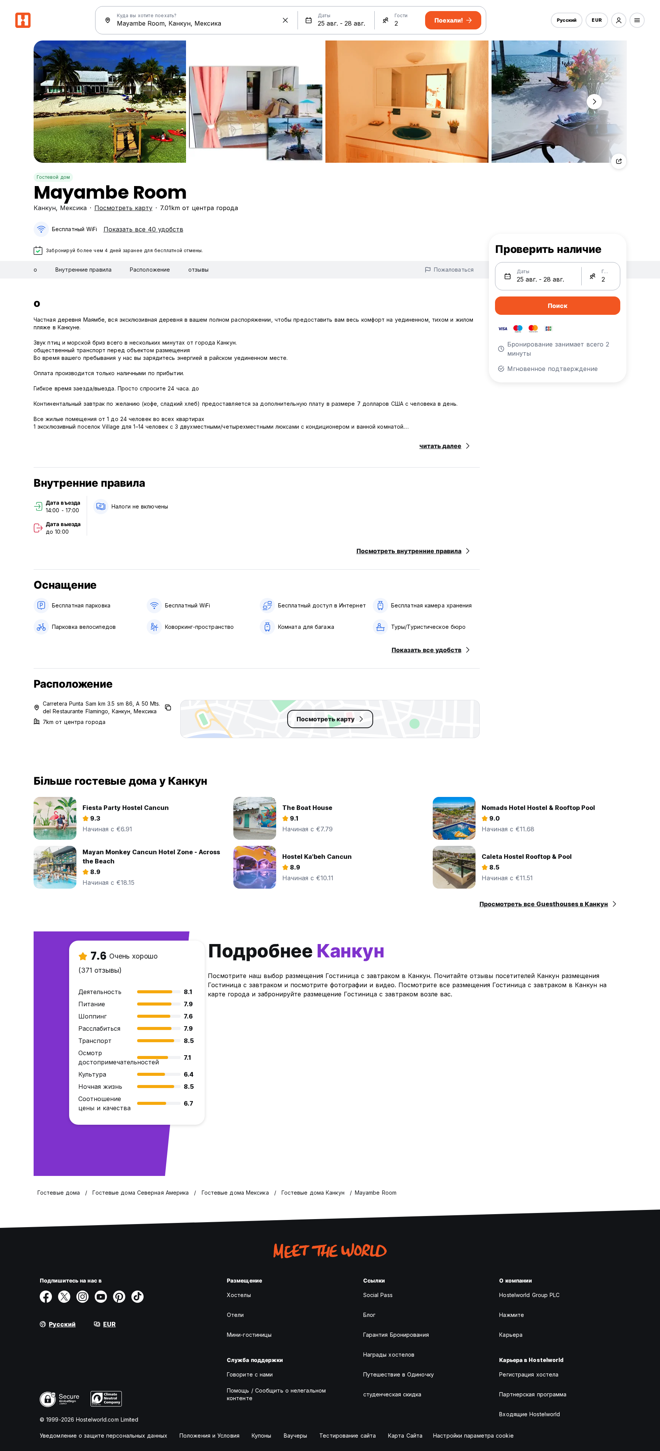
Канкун (45, 208)
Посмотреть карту (123, 208)
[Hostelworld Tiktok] (137, 1297)
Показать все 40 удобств (143, 229)
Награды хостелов (389, 1354)
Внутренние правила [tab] (83, 269)
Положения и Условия (209, 1435)
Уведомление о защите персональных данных (103, 1435)
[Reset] (285, 20)
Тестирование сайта (347, 1435)
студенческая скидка (392, 1394)
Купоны (262, 1435)
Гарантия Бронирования (396, 1334)
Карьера (510, 1334)
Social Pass (378, 1295)
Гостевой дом (53, 177)
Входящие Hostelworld (529, 1414)
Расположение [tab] (150, 269)
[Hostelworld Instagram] (82, 1297)
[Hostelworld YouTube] (101, 1297)
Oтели (235, 1315)
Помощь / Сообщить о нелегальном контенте (276, 1394)
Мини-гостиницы (249, 1334)
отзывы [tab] (198, 269)
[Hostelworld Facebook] (46, 1297)
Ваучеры (295, 1435)
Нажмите (511, 1315)
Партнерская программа (532, 1394)
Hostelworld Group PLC (529, 1295)
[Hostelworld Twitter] (64, 1297)
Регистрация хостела (528, 1374)
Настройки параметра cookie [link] (473, 1435)
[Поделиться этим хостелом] (618, 161)
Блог (369, 1315)
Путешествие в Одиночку (398, 1374)
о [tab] (35, 269)
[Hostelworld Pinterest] (119, 1297)
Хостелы (239, 1295)
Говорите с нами (250, 1374)
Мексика (73, 208)
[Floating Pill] (594, 101)
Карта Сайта (405, 1435)
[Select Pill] (618, 20)
